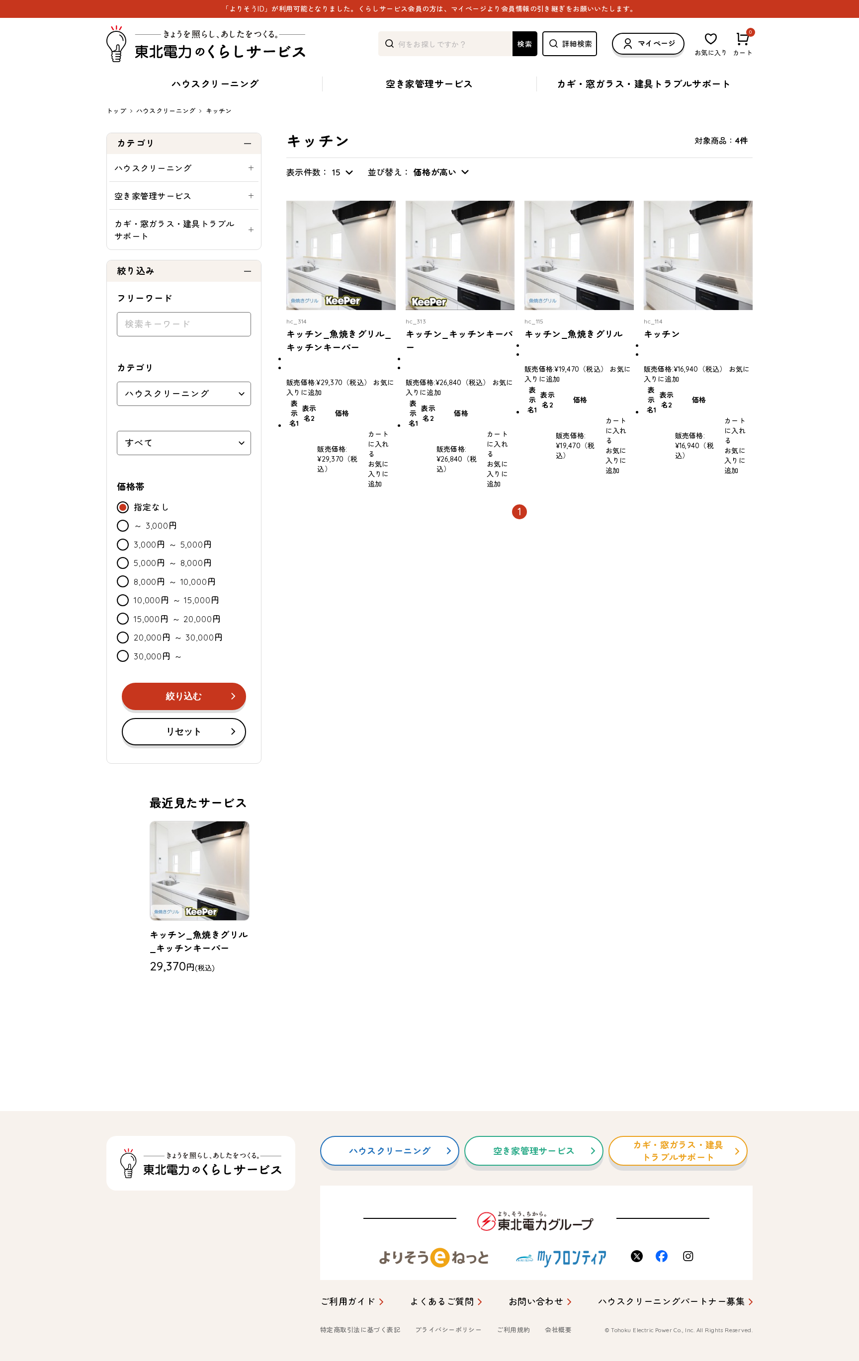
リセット (184, 731)
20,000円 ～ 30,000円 (178, 637)
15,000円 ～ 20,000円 (177, 619)
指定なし (151, 507)
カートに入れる (378, 444)
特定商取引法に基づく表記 (360, 1330)
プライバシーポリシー (448, 1330)
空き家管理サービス (429, 84)
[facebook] (663, 1256)
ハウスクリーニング (215, 84)
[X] (638, 1256)
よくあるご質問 (442, 1301)
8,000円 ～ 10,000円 (175, 581)
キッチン (219, 111)
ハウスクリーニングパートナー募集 (671, 1301)
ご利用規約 (513, 1330)
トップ (116, 111)
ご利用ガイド (347, 1301)
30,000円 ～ (158, 656)
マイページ (657, 43)
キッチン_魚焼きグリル (573, 334)
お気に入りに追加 (378, 474)
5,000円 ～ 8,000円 (173, 563)
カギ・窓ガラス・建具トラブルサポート (644, 84)
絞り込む (184, 696)
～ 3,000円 (155, 525)
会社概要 (558, 1330)
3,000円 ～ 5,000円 (173, 544)
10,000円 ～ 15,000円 (176, 600)
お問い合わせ (536, 1301)
